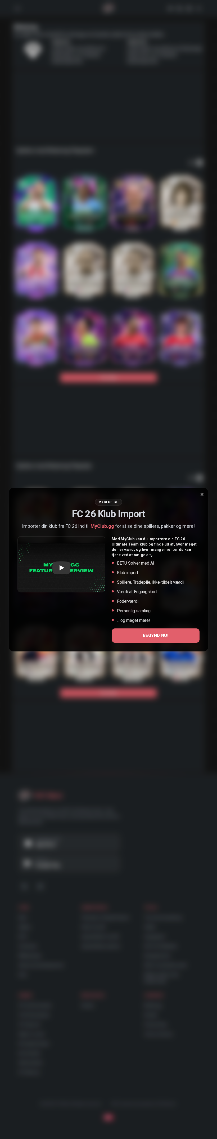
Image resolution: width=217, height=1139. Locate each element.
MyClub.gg (102, 526)
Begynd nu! (155, 635)
